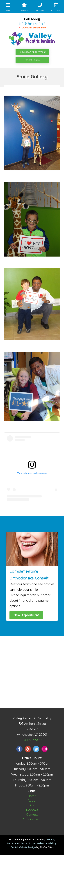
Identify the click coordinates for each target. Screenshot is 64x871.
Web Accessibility (46, 843)
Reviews (32, 810)
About (32, 800)
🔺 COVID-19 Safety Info (32, 27)
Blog (32, 805)
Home (32, 796)
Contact (32, 814)
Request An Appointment (32, 51)
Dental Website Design (23, 847)
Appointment (32, 819)
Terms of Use (28, 843)
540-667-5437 (32, 23)
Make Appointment (26, 615)
